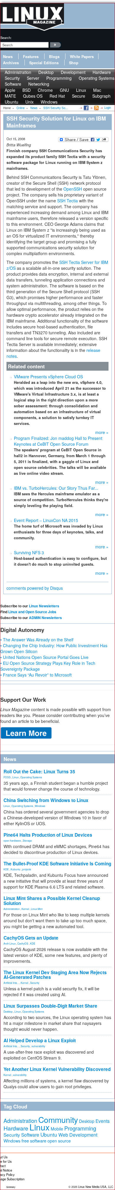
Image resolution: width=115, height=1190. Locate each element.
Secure (78, 96)
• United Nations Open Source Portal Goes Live (44, 657)
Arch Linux (10, 943)
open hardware (12, 840)
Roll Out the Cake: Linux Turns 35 (39, 771)
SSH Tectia (67, 201)
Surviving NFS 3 (29, 552)
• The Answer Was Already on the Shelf (36, 640)
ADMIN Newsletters (45, 617)
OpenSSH (72, 189)
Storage (27, 840)
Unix (29, 102)
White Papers (82, 56)
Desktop (8, 1011)
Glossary (10, 1187)
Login (107, 108)
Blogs (54, 56)
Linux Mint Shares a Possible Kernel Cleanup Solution (52, 900)
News (8, 56)
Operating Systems (96, 78)
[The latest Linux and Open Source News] (96, 108)
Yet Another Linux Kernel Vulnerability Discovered (57, 1069)
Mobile (57, 1129)
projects (26, 869)
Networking (38, 84)
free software (34, 1141)
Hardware (16, 1128)
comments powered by (34, 588)
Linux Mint (36, 909)
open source (59, 1141)
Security (34, 982)
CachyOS (22, 943)
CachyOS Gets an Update (31, 938)
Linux (15, 777)
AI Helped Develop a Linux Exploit (40, 1040)
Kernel (25, 909)
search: (6, 37)
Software (13, 84)
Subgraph (101, 96)
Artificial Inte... (11, 982)
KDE (6, 869)
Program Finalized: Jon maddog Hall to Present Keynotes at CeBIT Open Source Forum (58, 441)
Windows (49, 102)
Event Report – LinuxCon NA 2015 (46, 520)
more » (102, 432)
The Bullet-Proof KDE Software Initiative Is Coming (57, 863)
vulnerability (38, 1046)
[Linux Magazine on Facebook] (85, 108)
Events (103, 1121)
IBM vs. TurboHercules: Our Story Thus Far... (56, 488)
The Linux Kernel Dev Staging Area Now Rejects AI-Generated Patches (55, 975)
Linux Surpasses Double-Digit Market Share (50, 1006)
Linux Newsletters (44, 605)
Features (31, 56)
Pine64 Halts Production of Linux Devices (48, 835)
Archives (11, 62)
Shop (73, 62)
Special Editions (44, 62)
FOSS (7, 777)
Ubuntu (11, 102)
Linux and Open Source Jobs (32, 611)
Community (58, 1119)
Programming (59, 78)
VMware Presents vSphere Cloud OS (48, 376)
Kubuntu (15, 869)
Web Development (77, 1134)
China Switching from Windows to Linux (46, 800)
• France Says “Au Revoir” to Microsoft (36, 675)
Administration (12, 909)
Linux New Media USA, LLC (95, 1187)
